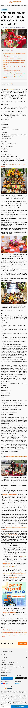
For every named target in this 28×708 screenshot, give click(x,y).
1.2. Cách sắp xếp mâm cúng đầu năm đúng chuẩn (14, 58)
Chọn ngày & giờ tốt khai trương (9, 494)
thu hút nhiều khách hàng (11, 534)
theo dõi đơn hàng (13, 577)
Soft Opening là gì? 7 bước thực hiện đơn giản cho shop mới (14, 632)
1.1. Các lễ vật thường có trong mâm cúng (12, 56)
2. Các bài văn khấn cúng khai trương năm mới (14, 60)
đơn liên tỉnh (12, 558)
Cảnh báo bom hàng (20, 573)
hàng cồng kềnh (11, 566)
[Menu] (2, 2)
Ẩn (11, 50)
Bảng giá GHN (6, 563)
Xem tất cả (21, 643)
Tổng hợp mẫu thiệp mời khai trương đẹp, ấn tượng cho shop (14, 629)
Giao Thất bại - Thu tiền (11, 573)
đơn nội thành (23, 556)
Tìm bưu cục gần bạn (7, 678)
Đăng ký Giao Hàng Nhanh (9, 612)
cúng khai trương (10, 89)
